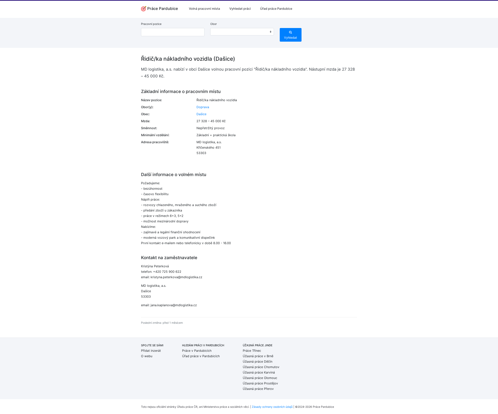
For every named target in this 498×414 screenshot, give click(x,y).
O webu (146, 356)
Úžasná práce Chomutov (261, 367)
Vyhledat (290, 37)
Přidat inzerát (151, 351)
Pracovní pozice (151, 23)
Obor (213, 23)
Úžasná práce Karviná (259, 372)
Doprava (202, 107)
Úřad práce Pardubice (276, 9)
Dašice (201, 114)
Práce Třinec (252, 351)
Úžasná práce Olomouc (260, 378)
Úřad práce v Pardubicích (201, 356)
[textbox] (218, 31)
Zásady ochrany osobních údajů (272, 406)
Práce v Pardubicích (196, 351)
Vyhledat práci (240, 9)
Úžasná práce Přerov (258, 389)
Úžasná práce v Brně (258, 356)
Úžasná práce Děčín (257, 361)
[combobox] (242, 31)
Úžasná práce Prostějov (260, 383)
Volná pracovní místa (204, 9)
